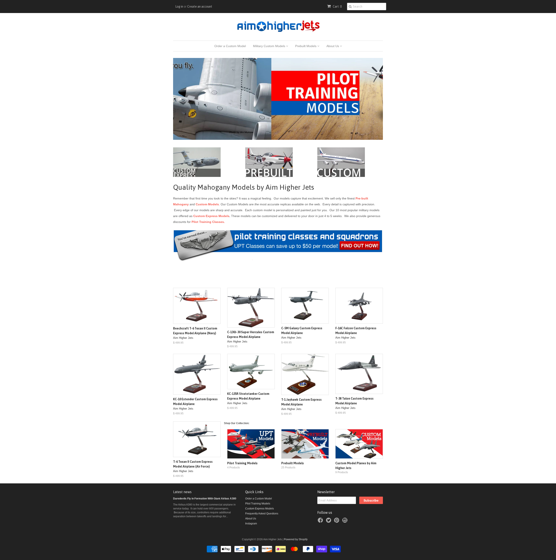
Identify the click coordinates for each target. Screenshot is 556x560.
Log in (179, 6)
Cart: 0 (337, 6)
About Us (333, 46)
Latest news (182, 492)
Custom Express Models (211, 216)
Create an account (199, 6)
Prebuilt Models (306, 46)
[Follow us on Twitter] (329, 521)
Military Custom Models (269, 46)
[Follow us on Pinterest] (337, 521)
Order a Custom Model (230, 46)
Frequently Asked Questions (261, 513)
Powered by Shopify (296, 539)
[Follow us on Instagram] (345, 521)
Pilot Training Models (257, 503)
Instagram (251, 523)
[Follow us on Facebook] (321, 521)
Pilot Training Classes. (208, 222)
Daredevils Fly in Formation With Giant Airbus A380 (204, 498)
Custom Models (207, 204)
